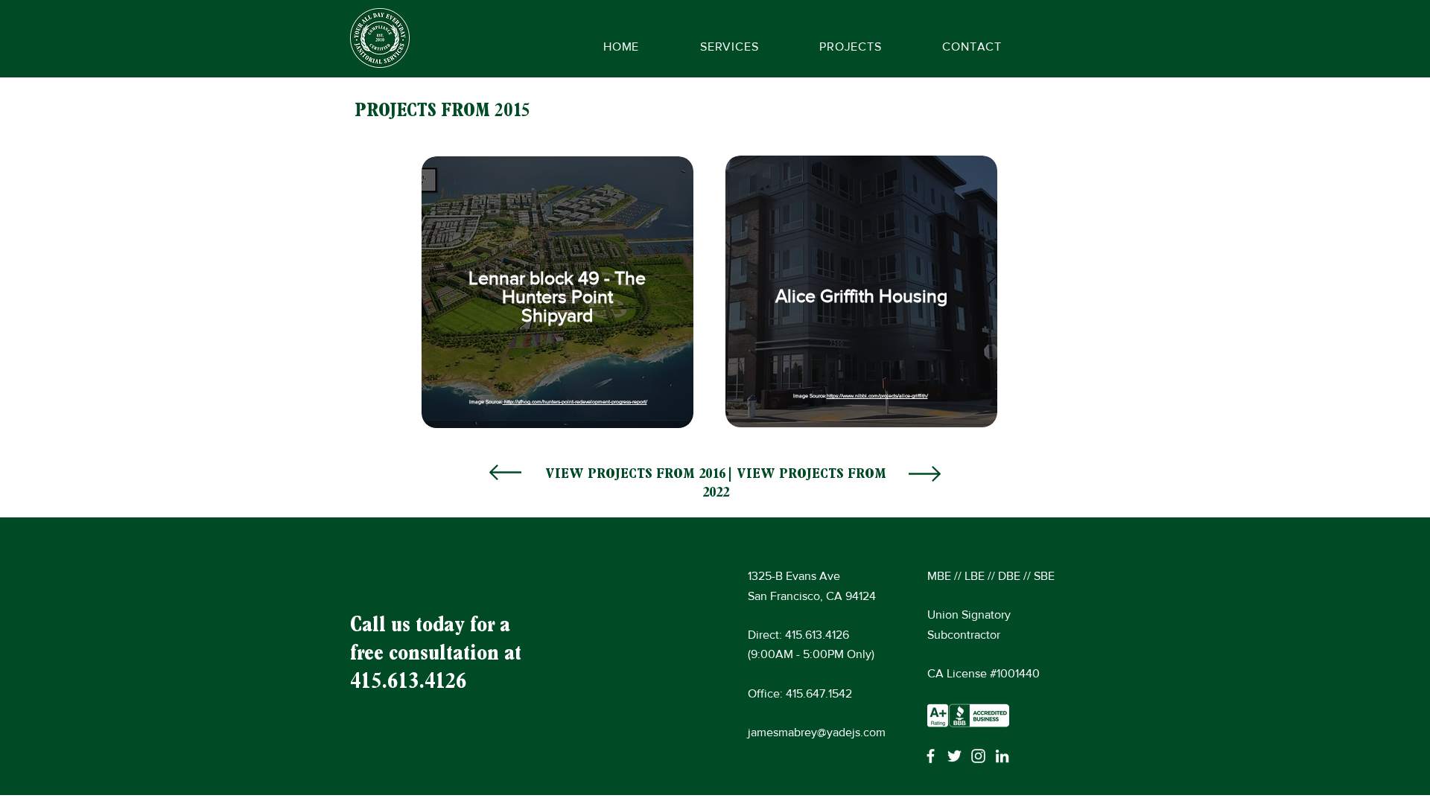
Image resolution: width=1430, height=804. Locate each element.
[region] (558, 290)
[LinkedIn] (1002, 756)
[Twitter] (954, 756)
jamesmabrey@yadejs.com (817, 732)
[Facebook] (930, 756)
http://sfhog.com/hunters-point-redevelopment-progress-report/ (575, 401)
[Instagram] (978, 756)
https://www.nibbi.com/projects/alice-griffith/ (877, 395)
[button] (850, 46)
